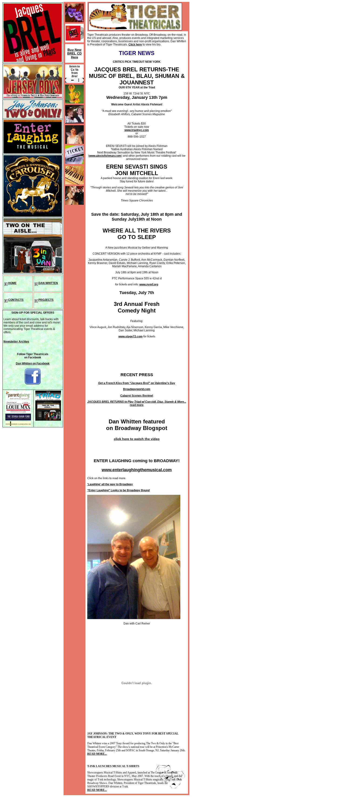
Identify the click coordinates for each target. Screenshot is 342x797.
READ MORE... (97, 753)
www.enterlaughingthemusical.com (137, 470)
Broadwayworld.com (136, 389)
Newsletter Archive (16, 341)
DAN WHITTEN (48, 283)
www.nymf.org (148, 284)
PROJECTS (46, 299)
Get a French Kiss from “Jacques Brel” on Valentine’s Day (136, 383)
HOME (12, 283)
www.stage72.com (130, 336)
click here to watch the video (137, 439)
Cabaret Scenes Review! (136, 395)
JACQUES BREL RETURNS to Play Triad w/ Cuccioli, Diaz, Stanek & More (135, 401)
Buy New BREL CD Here (74, 53)
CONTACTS (15, 299)
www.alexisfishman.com (105, 155)
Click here (135, 44)
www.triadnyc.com (136, 130)
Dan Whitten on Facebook (33, 363)
